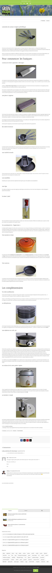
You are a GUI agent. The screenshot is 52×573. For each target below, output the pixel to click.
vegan (26, 561)
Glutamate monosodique (22, 555)
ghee (15, 555)
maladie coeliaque (35, 557)
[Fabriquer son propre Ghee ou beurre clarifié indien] (5, 514)
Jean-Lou (4, 430)
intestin (46, 555)
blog (16, 553)
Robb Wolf (4, 561)
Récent (26, 510)
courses (28, 553)
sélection (22, 561)
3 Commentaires (20, 430)
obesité (17, 559)
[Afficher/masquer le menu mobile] (49, 7)
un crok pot (14, 359)
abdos (4, 553)
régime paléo (10, 561)
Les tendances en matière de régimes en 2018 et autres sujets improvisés (20, 534)
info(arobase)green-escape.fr (26, 1)
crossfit (37, 553)
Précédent (43, 20)
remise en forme (36, 559)
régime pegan (16, 561)
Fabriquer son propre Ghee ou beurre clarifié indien (17, 514)
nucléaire (12, 559)
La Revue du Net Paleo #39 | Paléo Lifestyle (9, 451)
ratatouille (30, 559)
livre (25, 557)
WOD (47, 561)
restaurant (42, 559)
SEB (27, 392)
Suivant (47, 20)
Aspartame (8, 553)
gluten (29, 555)
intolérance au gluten (6, 557)
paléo (21, 559)
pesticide (24, 559)
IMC (39, 555)
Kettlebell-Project (20, 557)
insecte (42, 555)
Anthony (8, 470)
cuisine (41, 553)
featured (45, 553)
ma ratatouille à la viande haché (15, 254)
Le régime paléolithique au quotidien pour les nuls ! (17, 519)
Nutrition (14, 430)
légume (29, 557)
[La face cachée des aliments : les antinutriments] (5, 524)
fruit (9, 555)
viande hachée (31, 561)
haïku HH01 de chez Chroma (11, 85)
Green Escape (34, 555)
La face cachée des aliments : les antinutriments (16, 524)
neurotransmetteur (6, 559)
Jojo (7, 457)
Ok (35, 570)
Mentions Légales (36, 567)
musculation (42, 557)
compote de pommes (29, 254)
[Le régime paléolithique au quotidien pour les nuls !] (5, 519)
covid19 (32, 553)
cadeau (20, 553)
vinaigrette (37, 561)
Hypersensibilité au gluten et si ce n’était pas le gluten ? (18, 539)
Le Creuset (47, 254)
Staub (4, 256)
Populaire (10, 510)
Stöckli (47, 327)
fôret (12, 555)
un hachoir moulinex (9, 426)
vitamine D (43, 561)
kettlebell (13, 557)
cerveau (24, 553)
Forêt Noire (5, 555)
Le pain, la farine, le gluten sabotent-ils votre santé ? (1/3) (17, 536)
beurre (13, 553)
